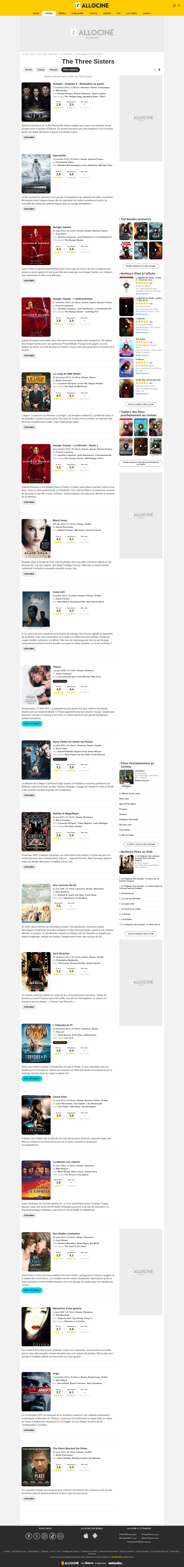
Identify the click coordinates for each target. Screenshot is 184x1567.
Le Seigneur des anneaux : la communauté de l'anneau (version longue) (140, 887)
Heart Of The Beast (127, 804)
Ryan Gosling (64, 1458)
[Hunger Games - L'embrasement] (36, 317)
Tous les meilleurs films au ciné (141, 404)
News (36, 13)
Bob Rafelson (62, 892)
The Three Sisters (66, 54)
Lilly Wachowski (94, 1103)
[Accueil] (92, 5)
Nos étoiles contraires (66, 1233)
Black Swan (60, 520)
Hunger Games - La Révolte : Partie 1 (75, 445)
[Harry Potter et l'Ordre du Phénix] (36, 760)
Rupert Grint (80, 751)
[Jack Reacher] (36, 971)
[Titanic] (36, 685)
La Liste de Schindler (130, 899)
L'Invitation (140, 771)
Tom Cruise (63, 963)
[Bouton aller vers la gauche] (154, 70)
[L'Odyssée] (126, 327)
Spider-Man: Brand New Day (148, 380)
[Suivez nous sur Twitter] (37, 1536)
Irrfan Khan (77, 1035)
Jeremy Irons (90, 1171)
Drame (94, 87)
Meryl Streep (64, 1171)
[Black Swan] (36, 538)
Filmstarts (124, 1534)
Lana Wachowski (64, 1103)
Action (80, 231)
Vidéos (107, 13)
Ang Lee (60, 1032)
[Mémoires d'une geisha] (36, 1326)
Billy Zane (96, 677)
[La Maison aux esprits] (36, 1180)
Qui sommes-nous (19, 1551)
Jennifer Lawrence (67, 237)
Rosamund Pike (78, 602)
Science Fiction (95, 159)
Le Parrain (126, 914)
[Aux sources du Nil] (36, 903)
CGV (59, 1551)
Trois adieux (124, 830)
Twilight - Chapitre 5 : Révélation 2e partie (78, 83)
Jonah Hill (82, 383)
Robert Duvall (93, 963)
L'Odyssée (140, 319)
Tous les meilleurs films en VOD (141, 934)
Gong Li (88, 1318)
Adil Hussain (90, 1035)
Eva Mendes (95, 1458)
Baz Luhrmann (63, 820)
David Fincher (63, 599)
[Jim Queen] (126, 347)
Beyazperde (125, 1538)
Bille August (62, 1168)
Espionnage (94, 1377)
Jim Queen (140, 339)
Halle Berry (75, 1106)
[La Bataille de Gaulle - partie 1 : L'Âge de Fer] (126, 306)
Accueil (25, 54)
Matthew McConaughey (69, 165)
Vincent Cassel (93, 530)
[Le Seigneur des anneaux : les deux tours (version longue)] (126, 864)
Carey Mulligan (100, 823)
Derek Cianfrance (64, 1455)
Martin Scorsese (64, 380)
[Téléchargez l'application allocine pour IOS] (87, 1535)
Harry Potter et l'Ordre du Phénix (73, 741)
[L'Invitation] (126, 779)
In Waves (140, 359)
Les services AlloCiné (159, 1551)
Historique (99, 889)
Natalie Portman (65, 530)
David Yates (61, 748)
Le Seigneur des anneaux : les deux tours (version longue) (148, 858)
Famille (97, 745)
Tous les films (42, 54)
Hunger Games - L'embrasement (72, 298)
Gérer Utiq (174, 1551)
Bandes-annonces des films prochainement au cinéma (141, 463)
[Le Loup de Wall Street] (36, 392)
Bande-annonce (142, 294)
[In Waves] (126, 367)
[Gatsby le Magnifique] (36, 831)
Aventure (85, 87)
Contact (7, 1551)
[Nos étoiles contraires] (36, 1251)
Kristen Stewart (65, 93)
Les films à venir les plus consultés (140, 844)
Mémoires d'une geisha (67, 1308)
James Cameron (64, 673)
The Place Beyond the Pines (70, 1448)
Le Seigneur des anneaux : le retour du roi (141, 924)
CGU (52, 1551)
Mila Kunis (79, 530)
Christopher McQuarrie (67, 960)
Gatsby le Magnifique (66, 813)
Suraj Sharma (64, 1035)
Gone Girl (59, 592)
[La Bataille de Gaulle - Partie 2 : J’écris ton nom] (126, 286)
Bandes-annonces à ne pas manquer (141, 266)
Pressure (123, 809)
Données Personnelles (109, 1551)
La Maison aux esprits (66, 1162)
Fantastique (104, 87)
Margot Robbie (96, 383)
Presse (58, 102)
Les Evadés (126, 919)
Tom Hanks (63, 1106)
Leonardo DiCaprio (67, 383)
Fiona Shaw (90, 895)
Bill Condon (62, 90)
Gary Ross (61, 234)
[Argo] (36, 1391)
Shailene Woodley (66, 1243)
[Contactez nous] (61, 1536)
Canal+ (147, 13)
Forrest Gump (127, 893)
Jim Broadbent (89, 1106)
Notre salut (124, 799)
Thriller (88, 524)
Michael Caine (105, 165)
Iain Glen (79, 895)
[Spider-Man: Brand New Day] (126, 388)
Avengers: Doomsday (128, 819)
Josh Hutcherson (85, 237)
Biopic (85, 377)
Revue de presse (126, 1551)
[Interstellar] (36, 173)
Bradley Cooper (80, 1458)
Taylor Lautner (99, 93)
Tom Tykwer (79, 1103)
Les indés (131, 13)
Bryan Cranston (78, 1383)
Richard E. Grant (66, 895)
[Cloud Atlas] (36, 1115)
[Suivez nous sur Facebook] (29, 1536)
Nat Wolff (94, 1243)
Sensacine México (135, 1542)
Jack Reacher (61, 953)
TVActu (93, 13)
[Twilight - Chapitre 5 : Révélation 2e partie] (36, 102)
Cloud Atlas (60, 1096)
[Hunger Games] (36, 245)
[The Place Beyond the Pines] (36, 1466)
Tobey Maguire (84, 823)
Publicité (44, 1551)
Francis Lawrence (64, 305)
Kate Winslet (83, 677)
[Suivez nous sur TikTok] (53, 1536)
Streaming (77, 13)
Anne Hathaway (89, 165)
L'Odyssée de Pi (63, 1025)
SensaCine (146, 1534)
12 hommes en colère (131, 909)
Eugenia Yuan (64, 1318)
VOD (118, 13)
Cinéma (49, 13)
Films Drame (53, 54)
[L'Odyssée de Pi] (36, 1043)
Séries (62, 13)
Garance (123, 814)
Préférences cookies (89, 1551)
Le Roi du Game (126, 835)
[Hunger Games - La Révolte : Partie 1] (36, 463)
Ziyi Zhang (77, 1318)
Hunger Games (62, 227)
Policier (89, 596)
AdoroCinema (147, 1538)
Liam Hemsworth (103, 237)
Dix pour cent (125, 825)
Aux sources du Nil (64, 885)
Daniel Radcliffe (65, 751)
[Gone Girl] (36, 610)
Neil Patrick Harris (95, 602)
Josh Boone (62, 1240)
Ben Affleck (63, 602)
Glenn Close (77, 1171)
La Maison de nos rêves (129, 793)
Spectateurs (71, 102)
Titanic (57, 666)
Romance (89, 670)
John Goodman (94, 1383)
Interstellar (59, 155)
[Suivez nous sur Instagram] (45, 1536)
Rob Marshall (62, 1315)
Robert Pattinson (82, 93)
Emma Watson (94, 751)
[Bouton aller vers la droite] (159, 70)
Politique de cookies (71, 1551)
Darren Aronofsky (64, 527)
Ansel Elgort (83, 1243)
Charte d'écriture (142, 1551)
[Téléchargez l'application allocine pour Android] (96, 1535)
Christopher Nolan (65, 162)
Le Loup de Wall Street (66, 373)
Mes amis (84, 102)
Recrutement (34, 1551)
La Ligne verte (127, 904)
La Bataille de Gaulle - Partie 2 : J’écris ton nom (148, 279)
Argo (56, 1373)
